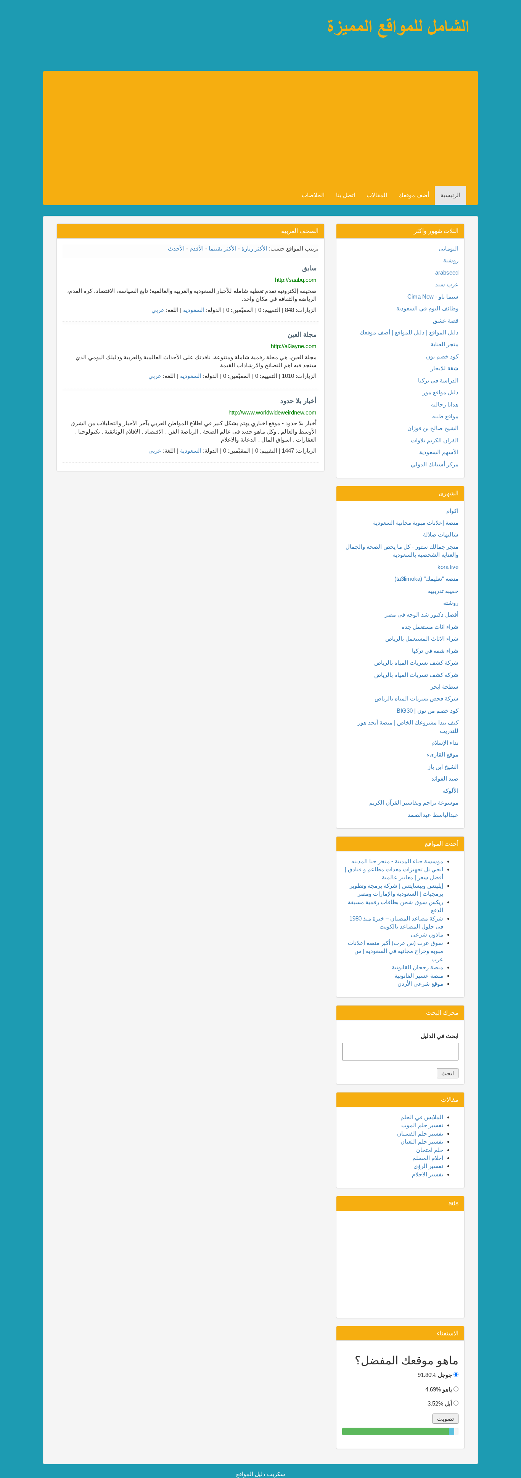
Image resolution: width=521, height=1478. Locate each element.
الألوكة (450, 790)
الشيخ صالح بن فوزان (432, 428)
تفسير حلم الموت (422, 1125)
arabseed (446, 272)
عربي (157, 310)
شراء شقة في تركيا (435, 650)
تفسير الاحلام (427, 1174)
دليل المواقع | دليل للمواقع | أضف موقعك (409, 332)
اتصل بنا (345, 195)
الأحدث (176, 248)
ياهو (447, 1389)
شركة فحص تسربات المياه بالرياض (416, 698)
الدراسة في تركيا (438, 380)
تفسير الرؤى (428, 1166)
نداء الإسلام (444, 742)
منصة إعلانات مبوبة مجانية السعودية (415, 522)
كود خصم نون (442, 356)
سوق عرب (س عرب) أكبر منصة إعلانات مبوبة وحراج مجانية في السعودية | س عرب (395, 951)
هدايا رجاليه (444, 404)
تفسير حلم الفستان (420, 1133)
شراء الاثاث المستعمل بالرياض (421, 638)
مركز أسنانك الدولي (434, 464)
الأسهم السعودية (438, 452)
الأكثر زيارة (254, 248)
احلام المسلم (427, 1158)
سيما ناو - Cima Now (432, 296)
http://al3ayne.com (294, 346)
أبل (448, 1403)
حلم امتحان (429, 1150)
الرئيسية (450, 195)
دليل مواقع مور (440, 392)
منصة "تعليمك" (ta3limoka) (426, 578)
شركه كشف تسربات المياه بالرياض (416, 675)
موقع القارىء (442, 754)
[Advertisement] (237, 128)
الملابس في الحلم (421, 1117)
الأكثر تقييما (222, 248)
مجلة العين (302, 334)
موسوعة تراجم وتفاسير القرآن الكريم (413, 802)
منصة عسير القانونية (418, 975)
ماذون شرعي (427, 934)
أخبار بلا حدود (298, 401)
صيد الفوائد (444, 778)
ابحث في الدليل (439, 1036)
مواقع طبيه (445, 416)
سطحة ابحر (444, 686)
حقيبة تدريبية (443, 591)
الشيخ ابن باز (443, 766)
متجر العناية (444, 344)
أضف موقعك (414, 195)
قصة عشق (445, 320)
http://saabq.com (296, 279)
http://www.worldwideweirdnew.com (272, 412)
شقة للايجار (444, 368)
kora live (447, 567)
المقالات (377, 195)
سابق (309, 268)
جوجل (445, 1375)
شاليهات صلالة (440, 534)
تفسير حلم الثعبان (421, 1141)
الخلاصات (313, 195)
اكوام (452, 511)
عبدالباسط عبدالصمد (433, 814)
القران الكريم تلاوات (434, 440)
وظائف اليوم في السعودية (427, 308)
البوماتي (448, 248)
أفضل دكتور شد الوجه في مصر (421, 614)
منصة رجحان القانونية (417, 967)
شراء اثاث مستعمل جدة (430, 626)
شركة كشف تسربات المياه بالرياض (416, 662)
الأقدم (197, 248)
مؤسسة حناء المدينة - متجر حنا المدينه (397, 861)
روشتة (450, 260)
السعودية (193, 310)
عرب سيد (446, 284)
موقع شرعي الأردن (420, 983)
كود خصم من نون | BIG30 (427, 710)
